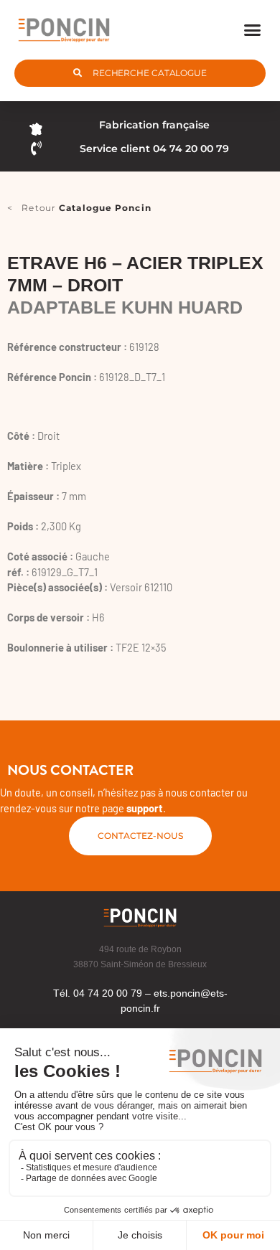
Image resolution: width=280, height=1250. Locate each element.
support (144, 808)
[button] (252, 29)
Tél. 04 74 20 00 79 (97, 993)
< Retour (79, 207)
